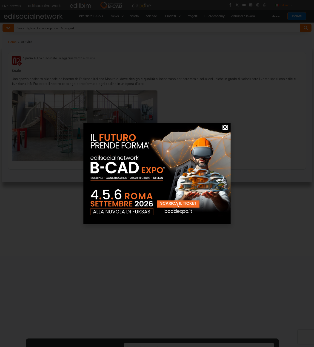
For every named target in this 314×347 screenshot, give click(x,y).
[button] (225, 127)
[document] (157, 173)
